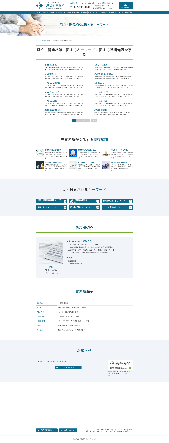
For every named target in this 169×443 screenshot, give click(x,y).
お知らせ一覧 (69, 367)
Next (94, 120)
